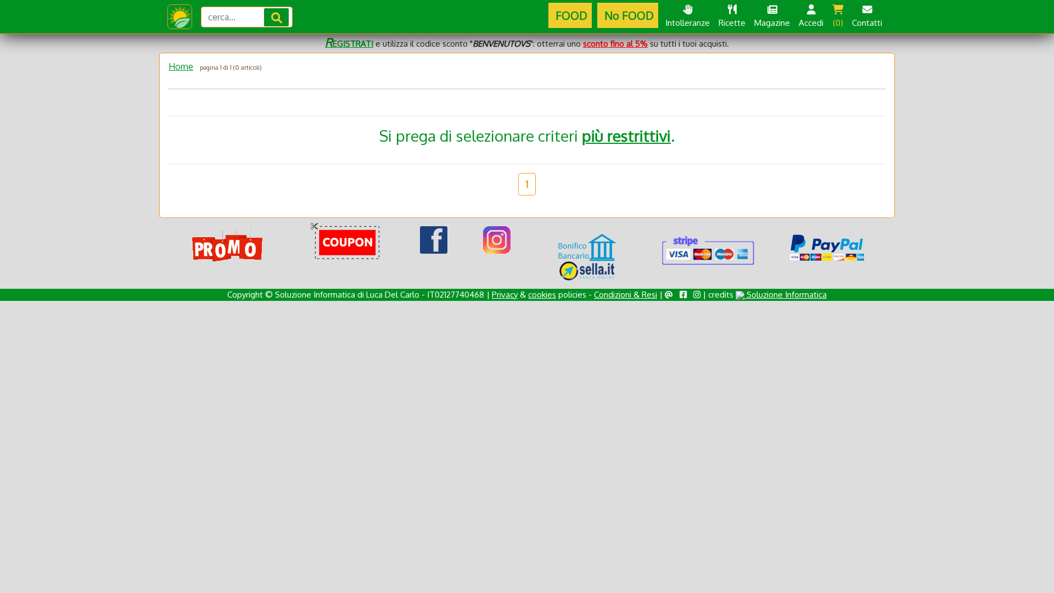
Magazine (772, 23)
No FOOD (628, 15)
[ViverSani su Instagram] (497, 239)
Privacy (505, 294)
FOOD (570, 15)
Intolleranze (687, 23)
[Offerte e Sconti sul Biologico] (227, 242)
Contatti (867, 23)
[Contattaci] (669, 294)
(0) (838, 23)
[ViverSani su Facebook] (433, 239)
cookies (542, 294)
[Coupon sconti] (347, 242)
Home (181, 66)
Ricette (732, 23)
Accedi (811, 23)
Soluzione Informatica (785, 294)
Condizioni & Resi (625, 294)
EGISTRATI (349, 43)
